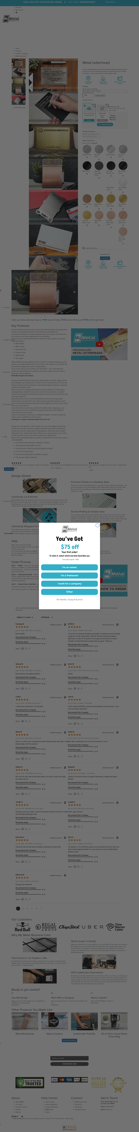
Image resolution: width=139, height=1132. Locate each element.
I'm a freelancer (69, 575)
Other (69, 592)
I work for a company (70, 583)
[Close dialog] (97, 525)
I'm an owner (69, 567)
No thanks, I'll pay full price (69, 599)
